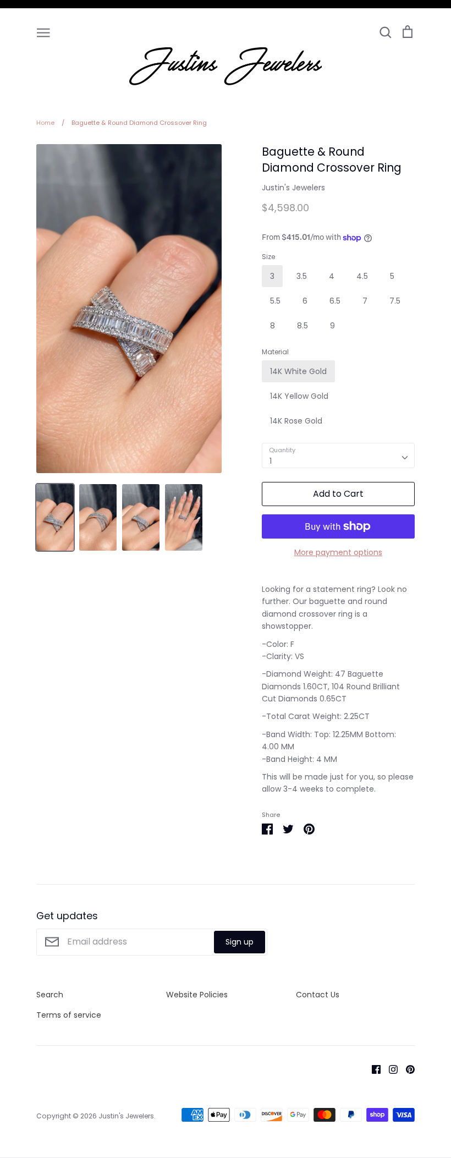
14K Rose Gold (296, 420)
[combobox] (338, 455)
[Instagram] (389, 1068)
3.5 (301, 276)
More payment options (338, 552)
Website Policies (197, 994)
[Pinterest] (406, 1068)
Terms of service (68, 1014)
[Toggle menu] (43, 32)
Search (49, 994)
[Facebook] (372, 1068)
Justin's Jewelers (293, 187)
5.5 (275, 300)
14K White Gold (298, 371)
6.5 (334, 300)
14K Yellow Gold (299, 396)
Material (275, 352)
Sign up (240, 941)
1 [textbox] (271, 461)
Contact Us (317, 994)
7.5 (394, 300)
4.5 (362, 276)
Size (268, 257)
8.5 (302, 325)
